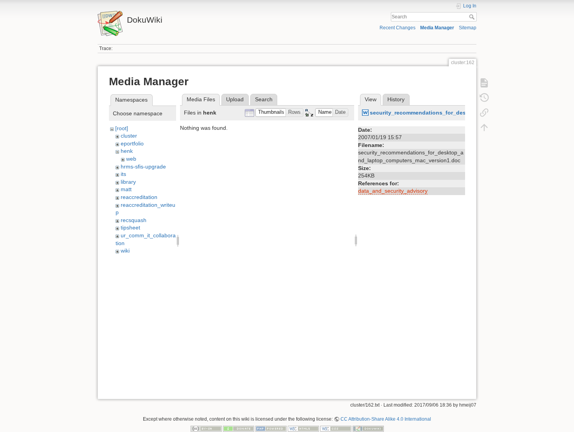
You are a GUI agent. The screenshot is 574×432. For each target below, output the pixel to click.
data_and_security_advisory (393, 191)
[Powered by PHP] (271, 428)
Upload (235, 99)
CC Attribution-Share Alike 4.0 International (385, 419)
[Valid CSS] (335, 428)
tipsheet (130, 227)
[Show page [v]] (484, 82)
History (396, 99)
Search (472, 17)
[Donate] (238, 428)
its (123, 174)
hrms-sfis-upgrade (143, 166)
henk (127, 151)
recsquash (133, 220)
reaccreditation (139, 197)
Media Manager (437, 27)
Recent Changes (397, 27)
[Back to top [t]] (484, 127)
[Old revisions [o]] (484, 97)
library (128, 182)
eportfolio (132, 143)
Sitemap (467, 27)
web (131, 159)
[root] (121, 128)
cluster (129, 136)
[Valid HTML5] (303, 428)
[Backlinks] (484, 112)
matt (126, 189)
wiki (125, 250)
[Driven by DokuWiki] (368, 428)
